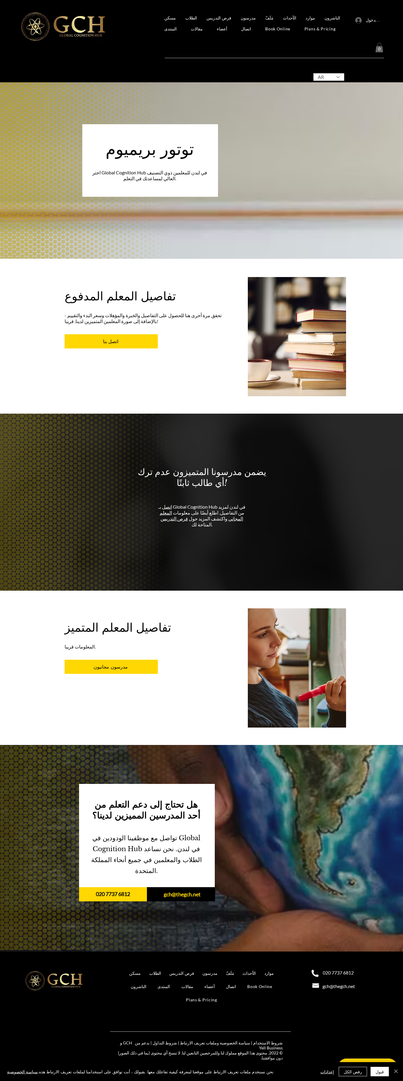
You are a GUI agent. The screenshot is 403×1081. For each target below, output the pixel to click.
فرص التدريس (174, 518)
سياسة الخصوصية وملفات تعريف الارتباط (215, 1042)
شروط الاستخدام (268, 1042)
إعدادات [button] (327, 1072)
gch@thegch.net (182, 894)
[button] (249, 17)
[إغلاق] (395, 1071)
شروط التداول (165, 1042)
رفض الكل (353, 1072)
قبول (380, 1072)
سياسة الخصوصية (22, 1072)
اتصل (167, 507)
